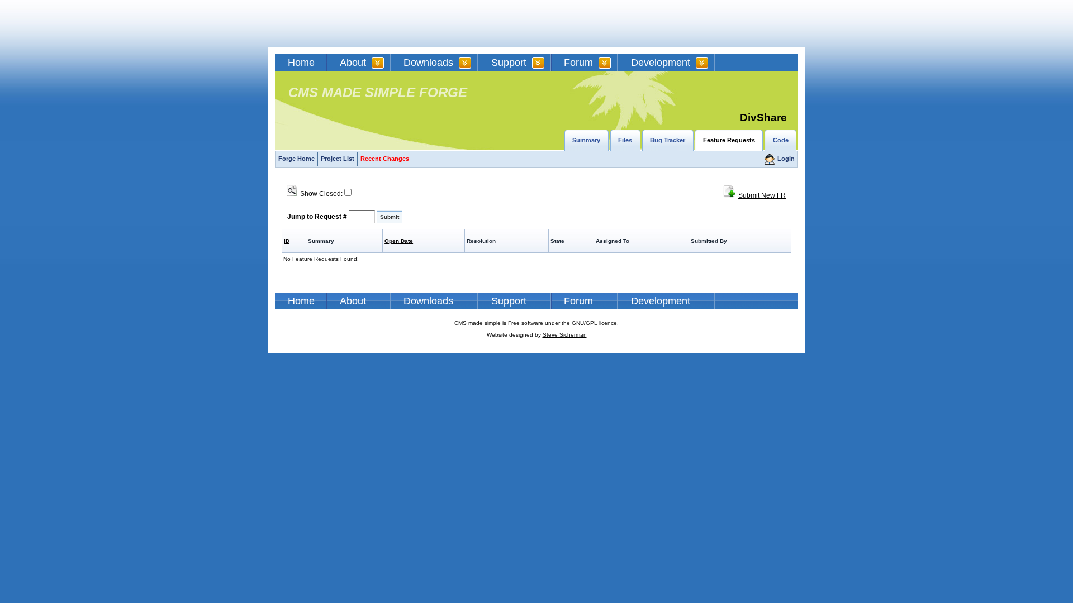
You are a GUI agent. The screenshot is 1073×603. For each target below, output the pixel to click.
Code (781, 140)
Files (625, 140)
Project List (337, 158)
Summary (586, 140)
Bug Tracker (667, 140)
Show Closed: (320, 194)
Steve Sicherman (565, 335)
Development (660, 62)
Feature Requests (729, 140)
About (353, 62)
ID (286, 241)
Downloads (428, 62)
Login (786, 158)
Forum (578, 62)
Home (301, 62)
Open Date (398, 241)
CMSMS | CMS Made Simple (354, 23)
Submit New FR (762, 195)
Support (508, 62)
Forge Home (296, 158)
